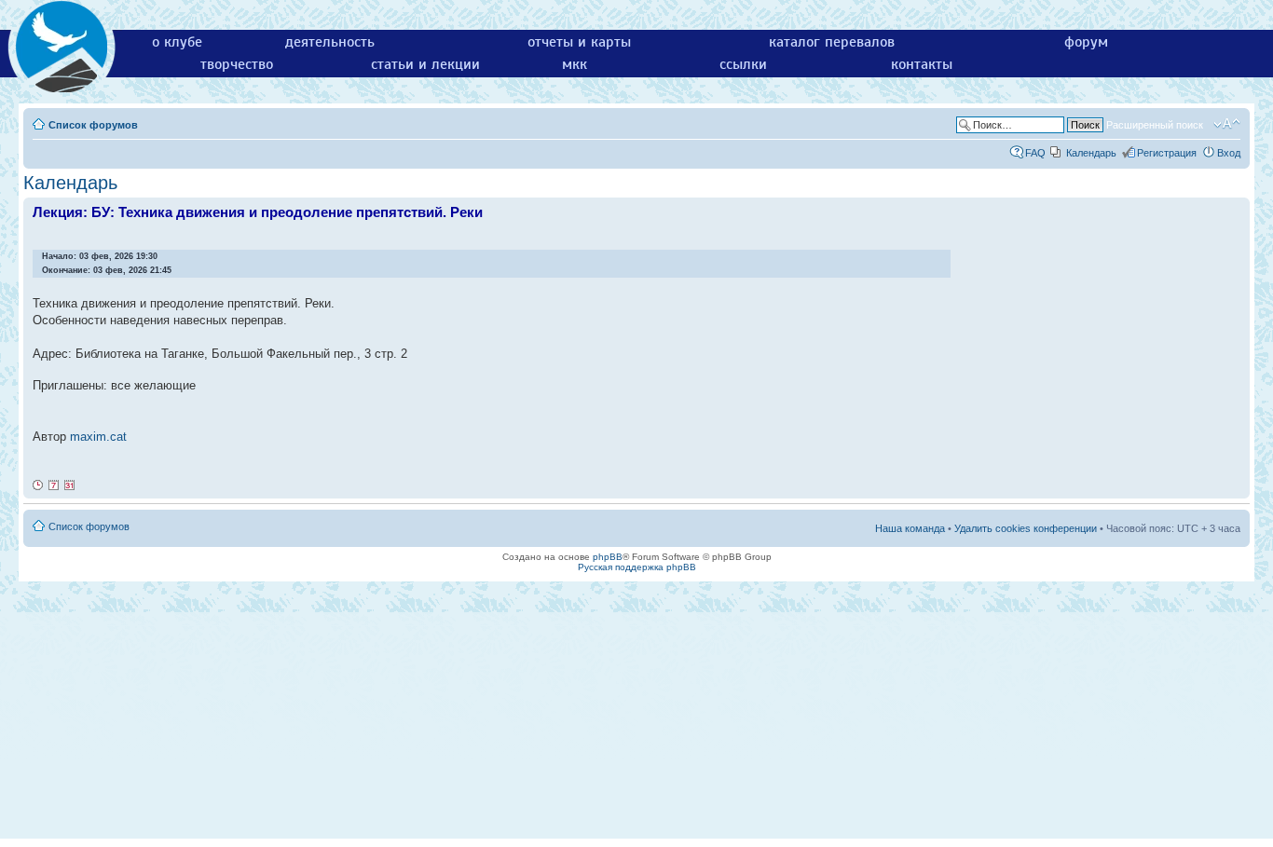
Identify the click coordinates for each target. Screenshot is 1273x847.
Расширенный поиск (1154, 124)
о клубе (177, 42)
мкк (574, 64)
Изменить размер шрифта (1226, 124)
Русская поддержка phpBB (637, 567)
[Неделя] (54, 485)
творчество (236, 64)
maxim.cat (98, 437)
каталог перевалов (832, 42)
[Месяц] (69, 485)
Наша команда (910, 528)
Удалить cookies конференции (1025, 528)
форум (1086, 42)
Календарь (1091, 152)
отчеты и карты (579, 42)
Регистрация (1167, 152)
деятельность (330, 42)
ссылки (743, 64)
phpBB (608, 557)
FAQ (1035, 152)
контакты (921, 64)
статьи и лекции (425, 64)
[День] (38, 485)
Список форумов (93, 124)
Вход (1228, 152)
